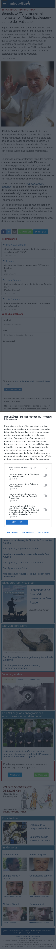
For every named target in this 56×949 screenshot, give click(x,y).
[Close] (50, 417)
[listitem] (28, 468)
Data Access (28, 532)
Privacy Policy (44, 532)
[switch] (45, 475)
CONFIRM (17, 522)
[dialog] (28, 474)
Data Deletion (12, 532)
